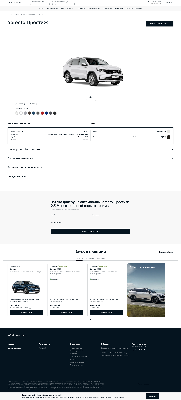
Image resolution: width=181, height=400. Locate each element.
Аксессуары (74, 354)
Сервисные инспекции (77, 362)
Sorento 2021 (55, 269)
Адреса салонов (139, 344)
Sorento (13, 269)
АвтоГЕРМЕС (18, 3)
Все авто (79, 258)
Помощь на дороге (76, 365)
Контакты (129, 8)
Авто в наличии (52, 8)
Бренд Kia (138, 8)
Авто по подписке (67, 8)
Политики (122, 397)
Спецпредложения (76, 351)
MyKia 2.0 (73, 359)
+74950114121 (168, 3)
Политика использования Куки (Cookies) (115, 356)
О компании (119, 8)
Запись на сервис (94, 8)
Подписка (101, 258)
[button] (90, 319)
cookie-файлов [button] (68, 397)
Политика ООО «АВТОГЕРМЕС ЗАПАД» (114, 353)
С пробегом (90, 258)
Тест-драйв (43, 348)
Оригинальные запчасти (78, 356)
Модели (41, 8)
